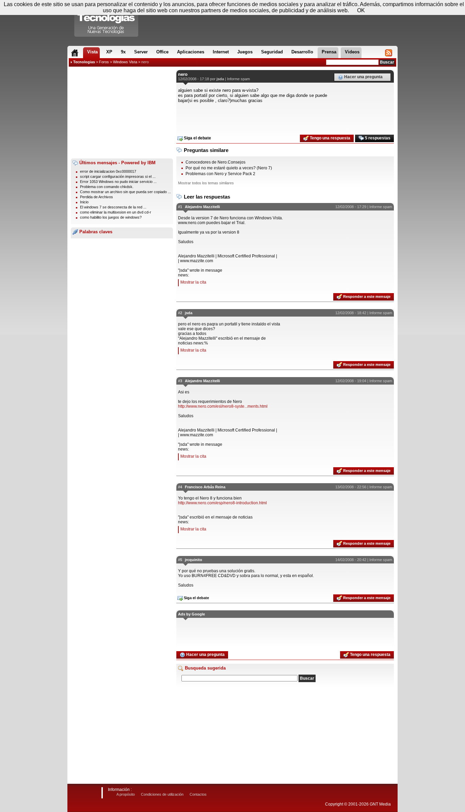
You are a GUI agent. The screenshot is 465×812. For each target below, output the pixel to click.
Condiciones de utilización (162, 794)
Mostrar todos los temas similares (206, 183)
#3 (180, 381)
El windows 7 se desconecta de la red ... (113, 207)
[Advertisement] (122, 112)
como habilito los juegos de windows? (111, 217)
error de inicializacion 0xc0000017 (108, 171)
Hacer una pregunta (363, 76)
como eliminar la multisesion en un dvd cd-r (115, 212)
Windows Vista (125, 62)
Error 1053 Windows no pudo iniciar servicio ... (118, 182)
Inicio (84, 202)
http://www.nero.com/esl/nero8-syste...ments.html (223, 406)
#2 (180, 313)
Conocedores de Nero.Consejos (215, 162)
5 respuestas (377, 138)
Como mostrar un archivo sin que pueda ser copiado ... (125, 192)
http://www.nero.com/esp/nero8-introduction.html (222, 503)
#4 (180, 487)
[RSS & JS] (388, 52)
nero (145, 62)
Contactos (198, 794)
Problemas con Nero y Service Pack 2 (220, 173)
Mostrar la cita (193, 282)
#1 (180, 207)
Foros (104, 62)
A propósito (125, 794)
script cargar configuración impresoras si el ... (118, 176)
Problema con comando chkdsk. (106, 187)
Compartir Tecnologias (106, 20)
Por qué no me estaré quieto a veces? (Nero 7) (229, 168)
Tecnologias (84, 62)
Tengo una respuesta (329, 138)
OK (361, 10)
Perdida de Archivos (96, 197)
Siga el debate (197, 138)
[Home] (75, 52)
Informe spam (238, 79)
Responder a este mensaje (366, 296)
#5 (180, 560)
